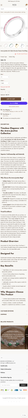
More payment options (14, 106)
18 (3, 118)
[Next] (26, 28)
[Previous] (2, 28)
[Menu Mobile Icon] (1, 5)
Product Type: (4, 56)
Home (2, 12)
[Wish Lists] (23, 99)
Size (2, 74)
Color (2, 80)
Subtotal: (3, 95)
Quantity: (3, 89)
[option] (14, 28)
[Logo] (14, 5)
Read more (12, 343)
